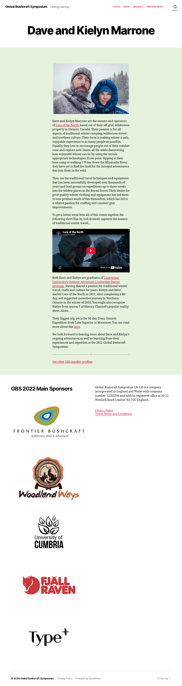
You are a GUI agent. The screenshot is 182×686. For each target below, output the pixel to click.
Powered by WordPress (88, 678)
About (126, 6)
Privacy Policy (104, 410)
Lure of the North (67, 125)
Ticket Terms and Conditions (113, 413)
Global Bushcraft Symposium (26, 6)
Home (116, 6)
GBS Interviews (155, 6)
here (77, 327)
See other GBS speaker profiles (72, 362)
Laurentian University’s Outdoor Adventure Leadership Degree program (86, 282)
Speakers (138, 6)
